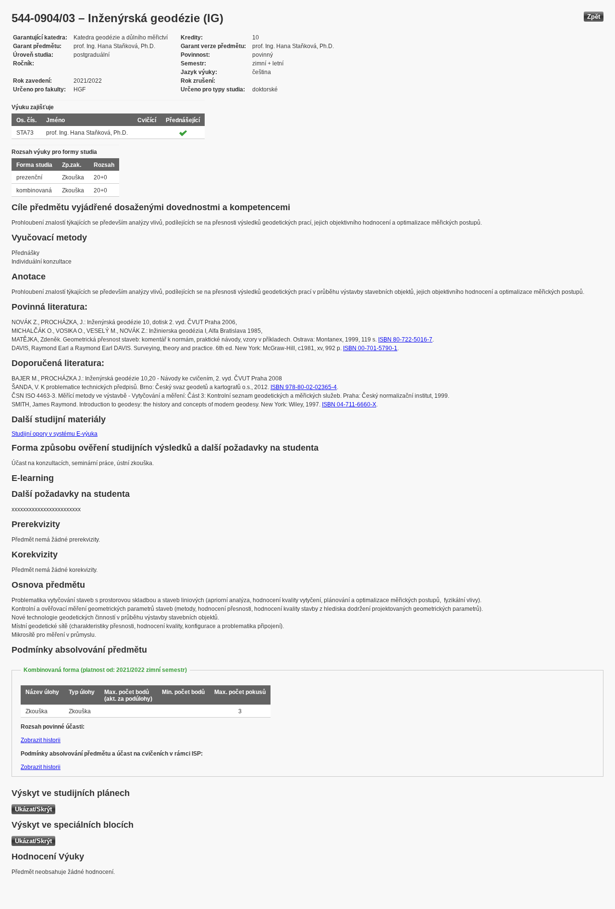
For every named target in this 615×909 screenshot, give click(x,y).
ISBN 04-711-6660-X (349, 404)
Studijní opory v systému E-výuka (55, 433)
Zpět (593, 16)
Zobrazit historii (41, 740)
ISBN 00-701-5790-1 (370, 348)
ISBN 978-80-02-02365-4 (304, 387)
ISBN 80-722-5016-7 (405, 339)
